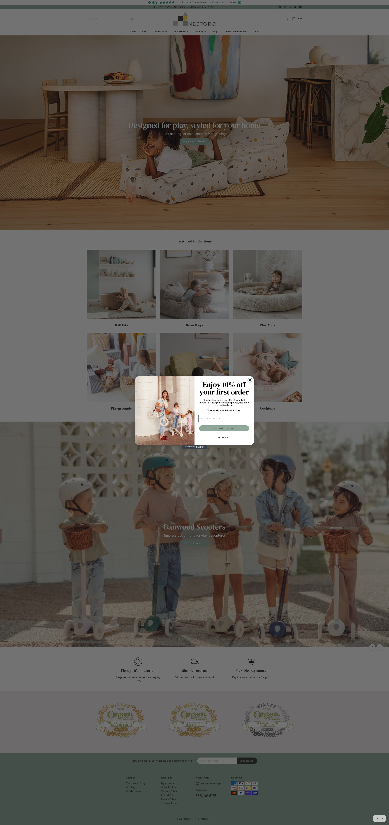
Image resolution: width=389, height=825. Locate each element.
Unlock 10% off (224, 428)
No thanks (224, 437)
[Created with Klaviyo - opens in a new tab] (194, 447)
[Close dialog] (250, 380)
